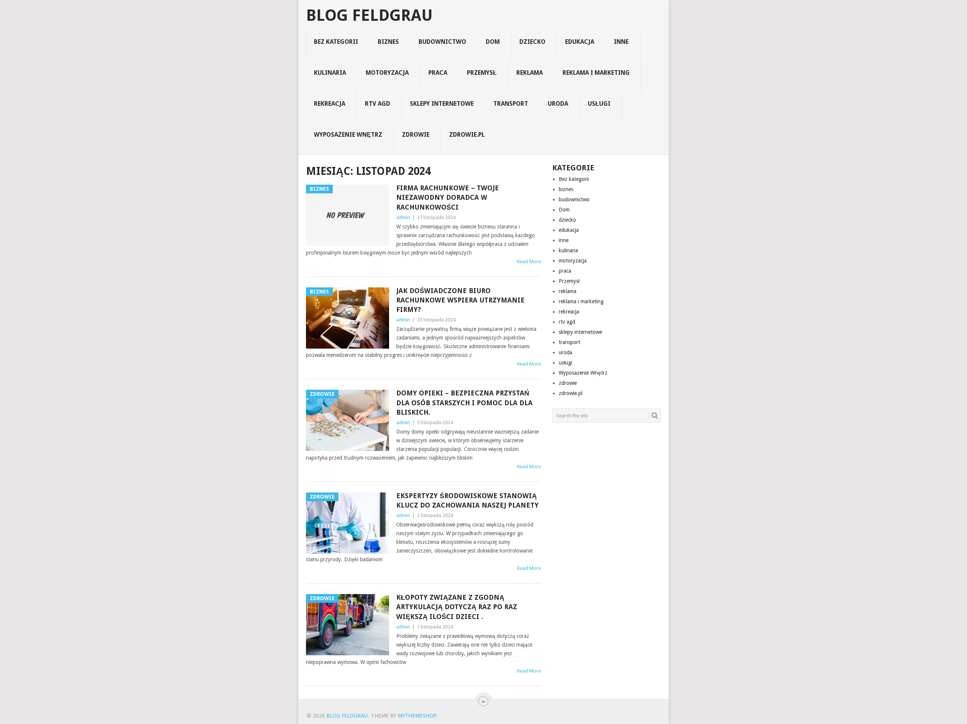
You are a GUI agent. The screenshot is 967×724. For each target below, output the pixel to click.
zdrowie (415, 134)
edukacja (579, 41)
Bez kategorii (336, 41)
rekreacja (329, 103)
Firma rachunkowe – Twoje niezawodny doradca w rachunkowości (447, 197)
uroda (558, 103)
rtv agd (377, 103)
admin (403, 217)
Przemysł (482, 72)
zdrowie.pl (467, 134)
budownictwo (442, 41)
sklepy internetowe (442, 103)
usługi (599, 103)
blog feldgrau (369, 15)
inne (621, 41)
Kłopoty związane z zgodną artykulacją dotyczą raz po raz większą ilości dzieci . (456, 606)
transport (510, 103)
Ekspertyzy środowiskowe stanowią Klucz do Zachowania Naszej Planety (467, 500)
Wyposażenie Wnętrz (348, 134)
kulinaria (330, 72)
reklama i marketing (596, 72)
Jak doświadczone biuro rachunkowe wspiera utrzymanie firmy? (460, 300)
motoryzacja (387, 72)
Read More (529, 261)
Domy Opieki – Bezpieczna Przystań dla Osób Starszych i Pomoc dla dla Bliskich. (464, 402)
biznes (388, 41)
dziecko (532, 41)
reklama (529, 72)
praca (437, 72)
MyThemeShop (417, 716)
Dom (493, 41)
